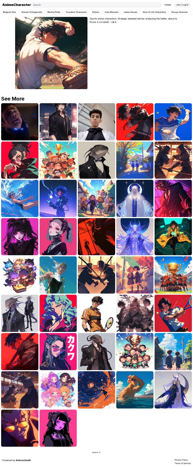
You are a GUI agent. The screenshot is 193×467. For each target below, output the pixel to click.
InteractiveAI (23, 460)
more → (96, 452)
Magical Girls (9, 12)
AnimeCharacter (16, 5)
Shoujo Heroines (179, 12)
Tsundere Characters (76, 12)
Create (167, 5)
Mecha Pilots (53, 12)
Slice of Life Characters (154, 12)
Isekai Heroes (130, 12)
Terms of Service (183, 463)
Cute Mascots (111, 12)
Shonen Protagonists (31, 12)
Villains (95, 12)
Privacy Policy (181, 460)
